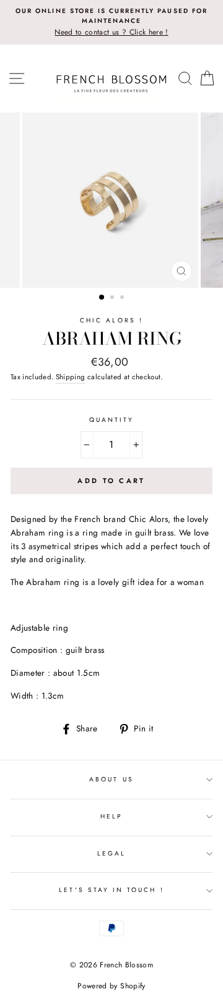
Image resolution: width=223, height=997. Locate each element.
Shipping (70, 377)
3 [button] (123, 298)
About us (111, 779)
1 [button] (102, 298)
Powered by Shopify (111, 985)
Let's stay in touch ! (111, 889)
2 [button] (113, 298)
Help (111, 816)
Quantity (111, 419)
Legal (111, 853)
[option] (111, 22)
